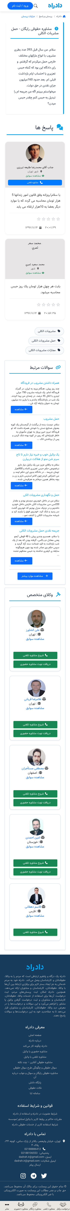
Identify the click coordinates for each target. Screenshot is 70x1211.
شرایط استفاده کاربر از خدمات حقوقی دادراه (35, 1125)
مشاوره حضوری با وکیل (35, 1051)
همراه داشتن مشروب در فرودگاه (40, 383)
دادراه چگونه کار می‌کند (35, 1046)
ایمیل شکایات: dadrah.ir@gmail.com (35, 1161)
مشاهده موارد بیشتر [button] (32, 576)
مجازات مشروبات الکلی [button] (42, 350)
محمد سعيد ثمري (35, 265)
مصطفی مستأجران (33, 768)
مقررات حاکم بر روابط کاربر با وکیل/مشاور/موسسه (35, 1119)
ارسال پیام (35, 1165)
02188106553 (29, 1153)
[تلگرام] (33, 1176)
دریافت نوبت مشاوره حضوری (35, 664)
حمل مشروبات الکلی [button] (44, 341)
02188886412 (32, 1149)
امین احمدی (33, 837)
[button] (7, 1206)
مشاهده (19, 409)
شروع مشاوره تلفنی (34, 655)
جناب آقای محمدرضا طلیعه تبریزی (35, 167)
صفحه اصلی (35, 1035)
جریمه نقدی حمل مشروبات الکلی (39, 530)
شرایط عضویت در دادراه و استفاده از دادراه (35, 1114)
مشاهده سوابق (34, 176)
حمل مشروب (51, 419)
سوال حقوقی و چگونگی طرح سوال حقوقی (35, 1068)
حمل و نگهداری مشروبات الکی (41, 495)
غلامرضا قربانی (32, 699)
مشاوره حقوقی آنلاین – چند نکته (35, 1062)
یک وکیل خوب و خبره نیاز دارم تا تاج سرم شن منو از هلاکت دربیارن (37, 456)
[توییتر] (44, 1176)
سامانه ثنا (35, 1093)
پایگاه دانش (35, 1082)
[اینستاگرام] (23, 1176)
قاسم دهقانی (33, 906)
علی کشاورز (33, 630)
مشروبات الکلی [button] (47, 331)
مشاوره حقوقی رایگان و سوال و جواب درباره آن (35, 1075)
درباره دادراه (35, 1041)
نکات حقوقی (35, 1088)
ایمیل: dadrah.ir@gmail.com (35, 1157)
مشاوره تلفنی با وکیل (35, 1057)
